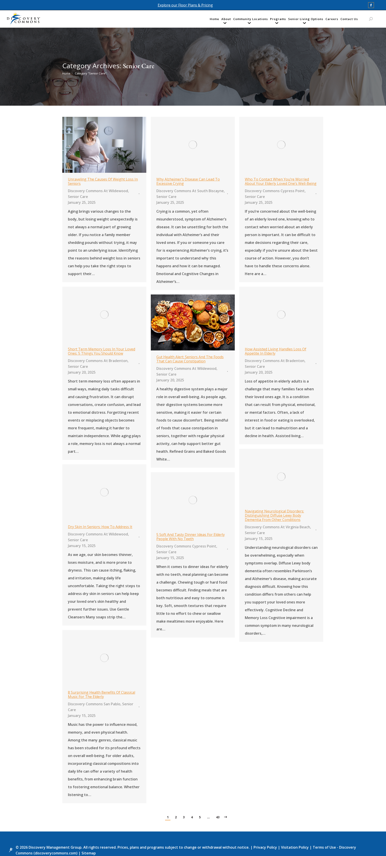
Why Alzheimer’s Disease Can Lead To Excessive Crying (188, 181)
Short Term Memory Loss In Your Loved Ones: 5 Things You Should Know (101, 351)
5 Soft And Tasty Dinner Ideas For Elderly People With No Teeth (190, 536)
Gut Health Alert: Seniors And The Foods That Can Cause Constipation (190, 359)
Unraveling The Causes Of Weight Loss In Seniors (103, 181)
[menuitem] (214, 20)
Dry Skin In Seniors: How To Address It (100, 526)
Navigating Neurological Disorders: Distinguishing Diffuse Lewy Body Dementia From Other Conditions (274, 515)
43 (218, 817)
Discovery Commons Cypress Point (275, 190)
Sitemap (88, 853)
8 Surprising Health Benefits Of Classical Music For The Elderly (101, 694)
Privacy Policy (266, 847)
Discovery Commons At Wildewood (98, 190)
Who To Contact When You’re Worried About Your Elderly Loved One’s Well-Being (281, 181)
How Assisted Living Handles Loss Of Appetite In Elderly (275, 351)
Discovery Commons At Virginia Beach (277, 527)
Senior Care (78, 196)
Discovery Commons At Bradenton (98, 360)
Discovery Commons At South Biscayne (190, 190)
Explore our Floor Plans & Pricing (185, 5)
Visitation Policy (295, 847)
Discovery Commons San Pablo (94, 704)
